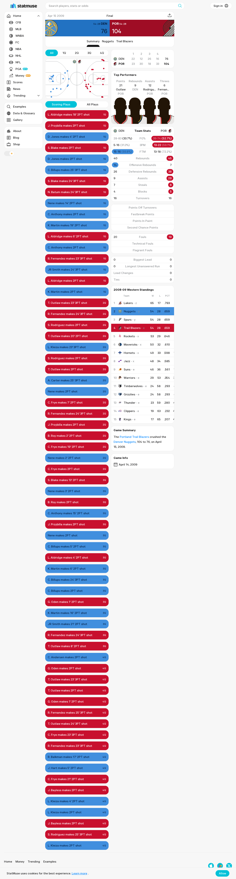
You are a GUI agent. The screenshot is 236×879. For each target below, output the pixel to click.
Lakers (128, 303)
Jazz (127, 361)
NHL (18, 56)
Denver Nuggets (125, 442)
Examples (19, 106)
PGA (18, 69)
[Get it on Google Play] (220, 866)
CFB (18, 22)
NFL (18, 62)
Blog (16, 137)
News (16, 89)
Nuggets (108, 41)
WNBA (19, 36)
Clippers (129, 411)
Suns (127, 369)
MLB (18, 29)
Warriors (129, 378)
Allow (222, 873)
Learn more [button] (79, 873)
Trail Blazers (124, 41)
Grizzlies (129, 394)
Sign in (218, 6)
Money (19, 75)
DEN (121, 59)
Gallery (17, 120)
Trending (34, 861)
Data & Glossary (24, 113)
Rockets (129, 336)
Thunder (129, 403)
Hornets (129, 353)
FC (17, 42)
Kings (127, 419)
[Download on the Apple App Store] (211, 866)
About (17, 131)
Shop (16, 144)
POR (121, 64)
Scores (17, 82)
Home (8, 861)
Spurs (127, 319)
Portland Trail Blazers (134, 437)
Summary (93, 41)
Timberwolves (133, 386)
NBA (18, 49)
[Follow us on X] (229, 866)
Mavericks (130, 344)
